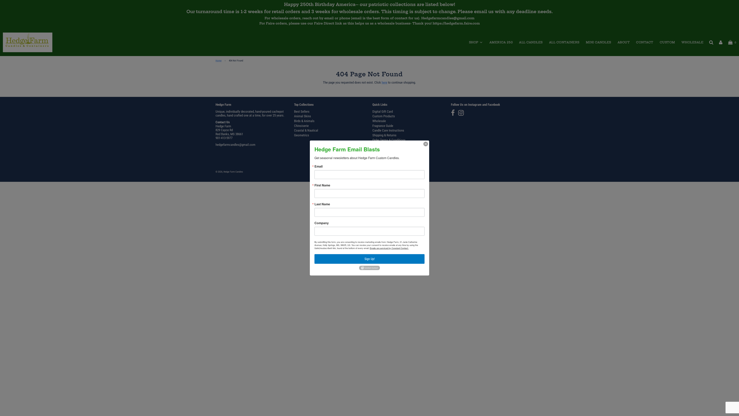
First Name (322, 185)
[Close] (425, 144)
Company (321, 223)
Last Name (322, 204)
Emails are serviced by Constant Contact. (389, 248)
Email (318, 166)
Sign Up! (369, 259)
